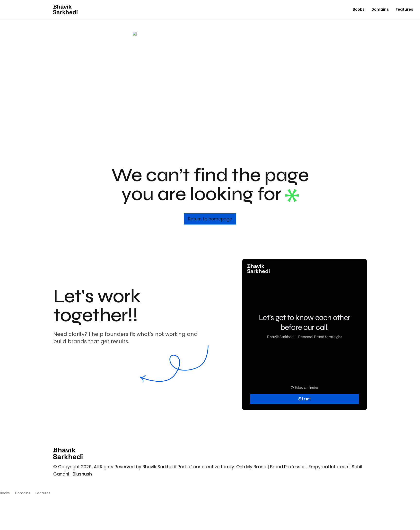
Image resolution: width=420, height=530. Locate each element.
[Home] (65, 9)
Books (359, 9)
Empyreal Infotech (328, 467)
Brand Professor (287, 467)
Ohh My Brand (251, 467)
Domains (380, 9)
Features (404, 9)
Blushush (82, 474)
